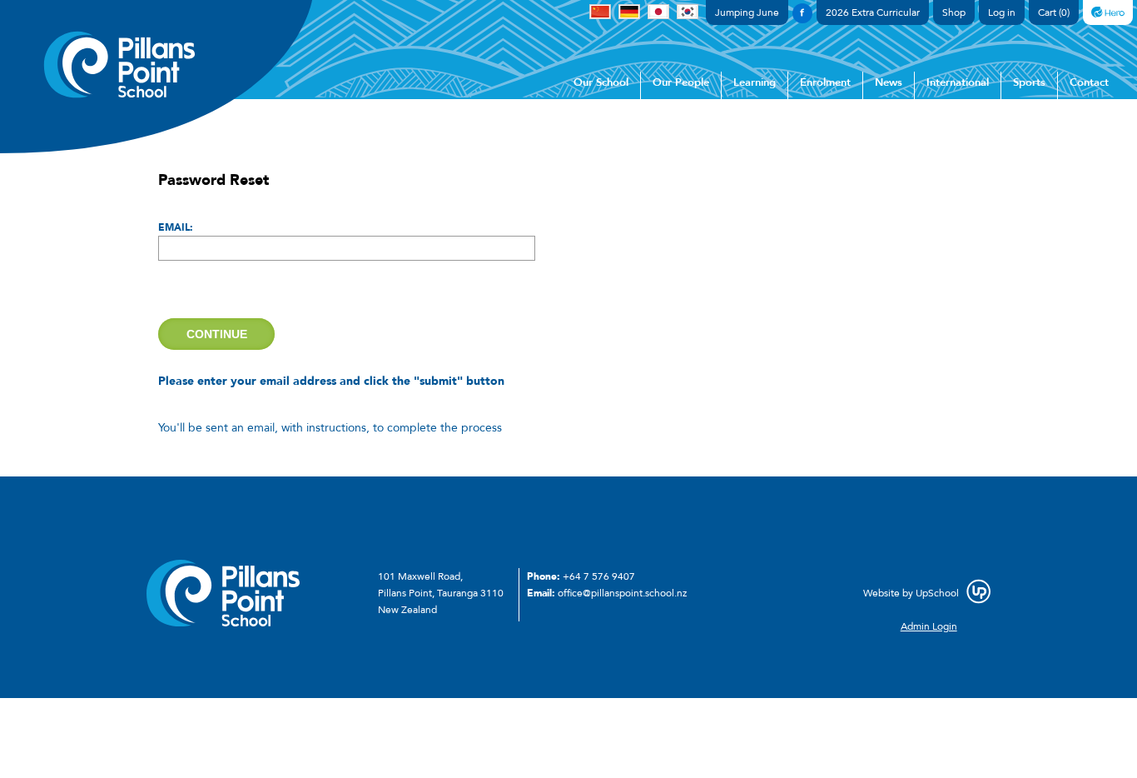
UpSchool (937, 593)
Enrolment (825, 82)
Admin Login (929, 626)
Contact (1089, 82)
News (888, 82)
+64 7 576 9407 (599, 576)
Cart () (1054, 12)
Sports (1029, 82)
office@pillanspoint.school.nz (622, 593)
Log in (1001, 12)
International (957, 82)
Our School (600, 82)
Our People (681, 82)
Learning (754, 82)
